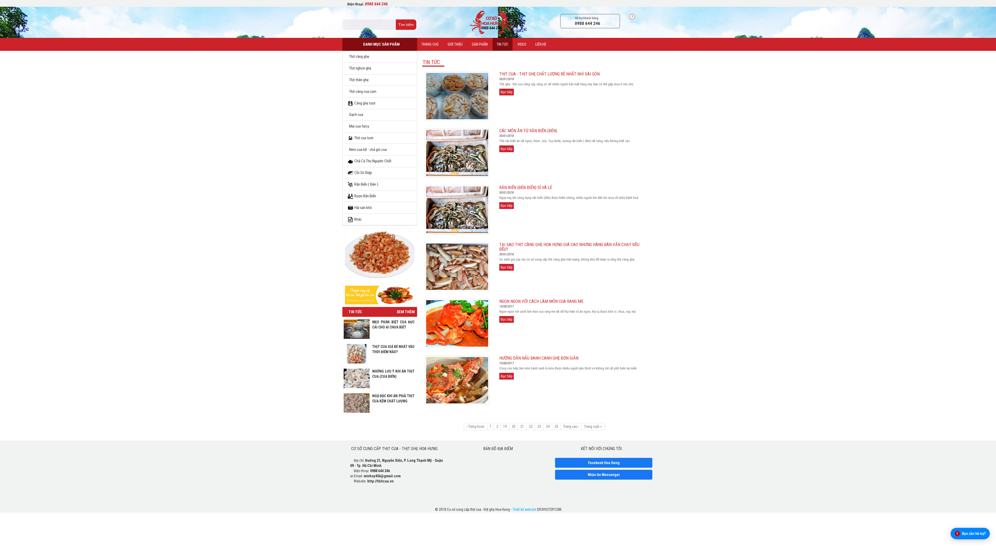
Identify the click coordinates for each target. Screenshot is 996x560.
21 (522, 426)
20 (513, 426)
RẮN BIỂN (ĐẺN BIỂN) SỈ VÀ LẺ (525, 187)
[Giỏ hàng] (627, 21)
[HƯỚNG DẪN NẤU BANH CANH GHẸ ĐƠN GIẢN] (457, 380)
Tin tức (502, 44)
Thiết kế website (524, 509)
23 (539, 426)
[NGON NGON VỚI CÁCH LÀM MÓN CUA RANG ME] (457, 323)
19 (505, 426)
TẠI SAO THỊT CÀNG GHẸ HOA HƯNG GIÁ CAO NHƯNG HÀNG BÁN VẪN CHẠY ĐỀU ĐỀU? (569, 247)
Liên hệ (540, 44)
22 (530, 426)
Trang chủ (430, 44)
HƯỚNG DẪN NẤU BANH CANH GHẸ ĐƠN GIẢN (538, 358)
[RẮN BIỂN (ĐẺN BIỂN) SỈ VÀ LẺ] (457, 209)
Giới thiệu (455, 44)
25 (556, 426)
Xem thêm (406, 312)
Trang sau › (571, 426)
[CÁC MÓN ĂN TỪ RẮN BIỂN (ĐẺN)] (457, 153)
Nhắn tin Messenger (604, 475)
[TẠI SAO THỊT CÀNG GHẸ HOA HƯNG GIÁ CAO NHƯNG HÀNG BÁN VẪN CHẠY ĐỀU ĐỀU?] (457, 266)
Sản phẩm (480, 44)
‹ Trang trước (475, 426)
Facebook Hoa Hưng (604, 463)
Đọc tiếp (507, 92)
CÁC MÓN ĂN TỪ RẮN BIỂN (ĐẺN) (528, 130)
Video (521, 44)
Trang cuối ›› (593, 426)
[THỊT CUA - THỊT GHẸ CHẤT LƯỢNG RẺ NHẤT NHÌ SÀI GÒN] (457, 96)
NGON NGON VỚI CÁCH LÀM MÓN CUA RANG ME (541, 301)
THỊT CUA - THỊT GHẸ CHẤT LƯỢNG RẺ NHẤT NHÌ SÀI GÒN (549, 73)
